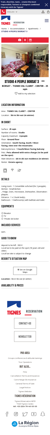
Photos (19, 40)
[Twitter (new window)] (25, 414)
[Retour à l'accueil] (13, 20)
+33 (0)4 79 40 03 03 (3, 12)
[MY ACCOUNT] (44, 12)
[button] (48, 12)
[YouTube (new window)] (33, 414)
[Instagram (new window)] (16, 414)
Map (25, 40)
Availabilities (30, 40)
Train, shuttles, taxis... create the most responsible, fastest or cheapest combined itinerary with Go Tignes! (20, 4)
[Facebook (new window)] (7, 414)
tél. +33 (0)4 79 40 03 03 (25, 406)
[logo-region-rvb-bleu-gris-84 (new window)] (25, 424)
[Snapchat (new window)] (42, 414)
